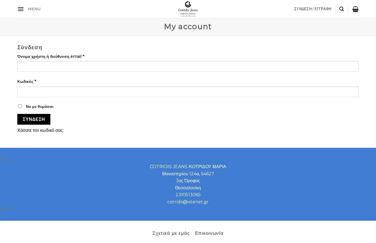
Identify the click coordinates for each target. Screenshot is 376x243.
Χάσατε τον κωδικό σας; (40, 130)
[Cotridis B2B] (188, 9)
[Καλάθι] (355, 9)
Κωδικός (26, 81)
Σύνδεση (34, 119)
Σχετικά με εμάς (171, 233)
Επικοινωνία (209, 233)
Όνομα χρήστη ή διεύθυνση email (50, 56)
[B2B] (20, 9)
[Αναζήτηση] (341, 9)
